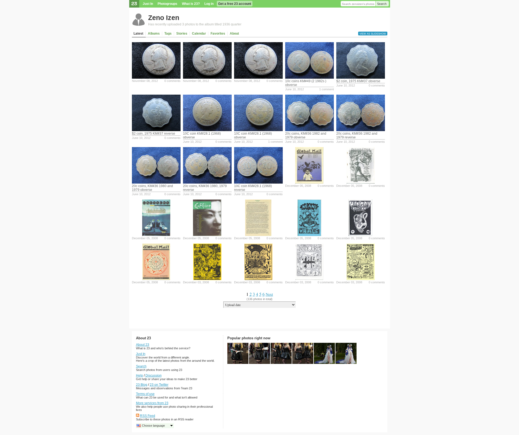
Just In (148, 4)
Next (269, 294)
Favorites (218, 33)
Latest (138, 33)
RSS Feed (147, 416)
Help (139, 375)
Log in (209, 4)
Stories (181, 33)
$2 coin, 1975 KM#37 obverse (358, 81)
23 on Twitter (159, 385)
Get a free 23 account (234, 4)
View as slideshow (373, 33)
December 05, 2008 (298, 185)
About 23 (142, 345)
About (234, 33)
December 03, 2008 (196, 282)
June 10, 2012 (294, 89)
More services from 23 (152, 403)
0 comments (172, 80)
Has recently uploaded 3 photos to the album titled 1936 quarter (194, 24)
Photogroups (167, 4)
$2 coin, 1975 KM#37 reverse (153, 133)
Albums (154, 33)
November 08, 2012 (145, 80)
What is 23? (191, 4)
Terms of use (145, 394)
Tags (168, 33)
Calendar (199, 33)
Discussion (153, 375)
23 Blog (141, 385)
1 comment (326, 89)
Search (382, 3)
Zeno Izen (163, 17)
